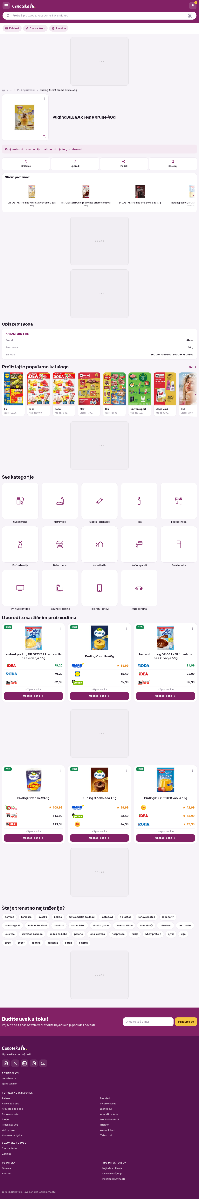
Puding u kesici (26, 90)
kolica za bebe (58, 934)
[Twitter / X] (15, 1063)
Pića (139, 521)
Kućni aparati (139, 565)
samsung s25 (12, 925)
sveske (42, 917)
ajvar (171, 934)
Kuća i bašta (99, 565)
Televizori (106, 1135)
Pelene (6, 1098)
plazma (83, 942)
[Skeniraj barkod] (190, 16)
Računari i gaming (60, 608)
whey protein (153, 934)
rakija (135, 934)
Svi (191, 367)
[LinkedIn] (24, 1063)
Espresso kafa (10, 1114)
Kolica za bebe (10, 1103)
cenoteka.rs (9, 1078)
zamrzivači (146, 925)
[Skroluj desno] (191, 195)
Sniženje (26, 166)
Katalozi (14, 28)
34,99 (124, 665)
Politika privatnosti (113, 1179)
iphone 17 (168, 917)
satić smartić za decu (81, 917)
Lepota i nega (179, 521)
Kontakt (6, 1173)
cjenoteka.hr (9, 1083)
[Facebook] (6, 1063)
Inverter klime (108, 1103)
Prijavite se (186, 1021)
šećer (21, 942)
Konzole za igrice (12, 1135)
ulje (183, 934)
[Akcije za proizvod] (44, 98)
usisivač (10, 934)
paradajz (52, 942)
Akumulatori (107, 1130)
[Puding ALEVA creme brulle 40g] (25, 117)
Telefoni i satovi (99, 608)
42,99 (191, 807)
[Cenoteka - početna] (99, 5)
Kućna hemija (20, 565)
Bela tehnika (179, 565)
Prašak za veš (10, 1124)
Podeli (123, 166)
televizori (166, 925)
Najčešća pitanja (112, 1168)
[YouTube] (43, 1063)
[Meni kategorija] (6, 5)
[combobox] (98, 15)
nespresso (118, 934)
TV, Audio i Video (20, 608)
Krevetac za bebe (12, 1108)
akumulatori (78, 925)
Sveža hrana (20, 521)
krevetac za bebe (32, 934)
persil (68, 942)
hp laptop (125, 917)
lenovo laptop (146, 917)
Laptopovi (106, 1108)
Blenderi (105, 1098)
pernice (9, 917)
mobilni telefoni (37, 925)
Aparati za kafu (109, 1114)
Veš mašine (8, 1130)
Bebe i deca (59, 565)
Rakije (5, 1119)
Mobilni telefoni (109, 1119)
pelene (78, 934)
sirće (8, 942)
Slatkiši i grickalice (99, 521)
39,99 (124, 807)
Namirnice (60, 521)
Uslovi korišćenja (112, 1173)
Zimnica (61, 28)
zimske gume (101, 925)
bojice (58, 917)
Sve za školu (37, 28)
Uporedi (75, 166)
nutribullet (185, 925)
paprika (35, 942)
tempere (26, 917)
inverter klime (124, 925)
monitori (59, 925)
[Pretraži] (8, 15)
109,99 (57, 807)
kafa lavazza (97, 934)
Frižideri (104, 1124)
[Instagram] (34, 1063)
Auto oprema (139, 608)
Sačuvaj (172, 166)
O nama (6, 1168)
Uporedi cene (31, 695)
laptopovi (107, 917)
